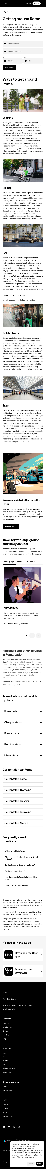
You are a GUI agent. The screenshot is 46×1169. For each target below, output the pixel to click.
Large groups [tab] (9, 562)
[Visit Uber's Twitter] (19, 1126)
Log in (28, 3)
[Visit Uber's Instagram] (14, 1126)
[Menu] (43, 3)
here (33, 1157)
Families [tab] (20, 562)
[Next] (38, 635)
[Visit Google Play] (10, 1141)
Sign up (36, 3)
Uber (5, 3)
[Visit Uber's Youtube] (9, 1126)
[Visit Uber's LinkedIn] (3, 1126)
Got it (39, 1163)
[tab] (38, 561)
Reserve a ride (10, 527)
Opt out (30, 1163)
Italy (4, 12)
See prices (9, 68)
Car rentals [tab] (31, 562)
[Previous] (32, 635)
